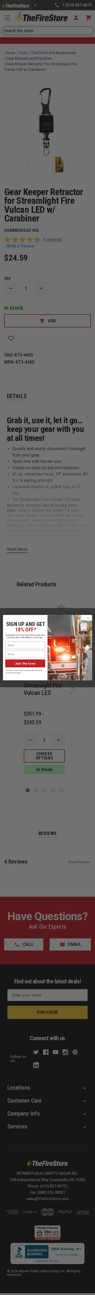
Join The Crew (25, 663)
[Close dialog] (88, 618)
